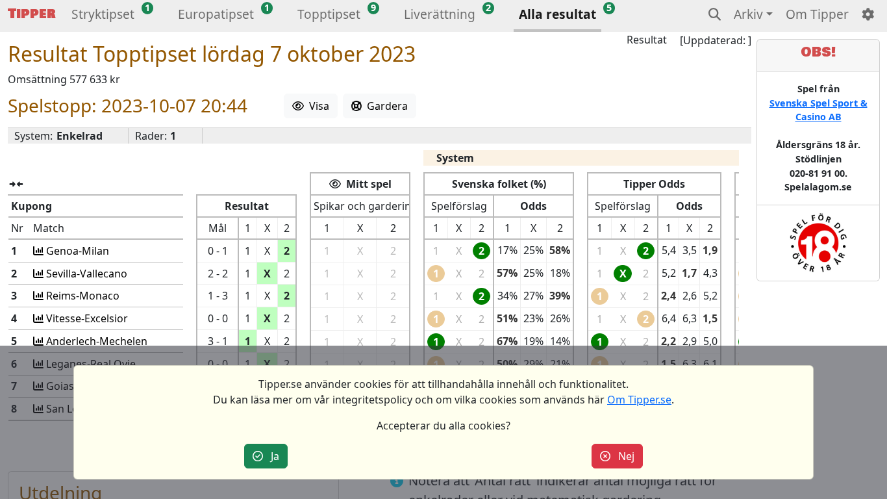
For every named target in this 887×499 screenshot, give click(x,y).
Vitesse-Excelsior (86, 318)
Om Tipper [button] (817, 14)
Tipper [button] (32, 14)
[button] (103, 16)
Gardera (385, 106)
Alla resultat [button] (557, 14)
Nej (622, 456)
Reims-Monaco (81, 295)
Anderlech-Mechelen (95, 341)
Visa (316, 106)
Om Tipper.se (639, 399)
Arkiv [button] (748, 14)
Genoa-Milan (76, 251)
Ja (271, 456)
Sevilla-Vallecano (85, 273)
